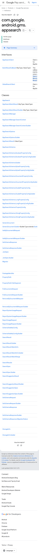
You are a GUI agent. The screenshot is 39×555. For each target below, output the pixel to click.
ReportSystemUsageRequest (12, 310)
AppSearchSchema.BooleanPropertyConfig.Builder (19, 157)
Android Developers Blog (10, 478)
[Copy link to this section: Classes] (11, 95)
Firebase (4, 526)
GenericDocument (8, 223)
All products (5, 536)
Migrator (5, 261)
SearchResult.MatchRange (11, 357)
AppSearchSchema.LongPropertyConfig (15, 200)
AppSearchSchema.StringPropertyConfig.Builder (18, 217)
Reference (7, 10)
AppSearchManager (9, 114)
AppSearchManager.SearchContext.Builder (16, 125)
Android (4, 519)
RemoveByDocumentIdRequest (12, 298)
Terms (4, 545)
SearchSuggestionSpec (10, 388)
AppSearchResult (8, 141)
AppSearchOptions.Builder (11, 137)
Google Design (6, 493)
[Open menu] (3, 2)
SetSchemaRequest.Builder (11, 403)
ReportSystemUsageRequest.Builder (14, 316)
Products (10, 8)
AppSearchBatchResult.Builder (12, 110)
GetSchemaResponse (9, 242)
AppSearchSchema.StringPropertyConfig (16, 213)
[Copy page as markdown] (30, 30)
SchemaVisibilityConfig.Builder (12, 333)
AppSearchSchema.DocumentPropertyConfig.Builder (19, 182)
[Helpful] (14, 14)
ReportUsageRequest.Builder (12, 324)
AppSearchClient (8, 60)
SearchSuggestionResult (10, 376)
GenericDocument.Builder (10, 227)
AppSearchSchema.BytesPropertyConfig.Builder (18, 170)
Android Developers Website (11, 490)
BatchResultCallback (9, 68)
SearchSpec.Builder (8, 372)
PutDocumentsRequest (10, 289)
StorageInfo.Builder (8, 435)
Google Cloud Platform (9, 530)
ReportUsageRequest (9, 320)
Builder (36, 227)
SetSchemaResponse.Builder (12, 415)
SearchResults (7, 362)
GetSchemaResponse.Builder (12, 248)
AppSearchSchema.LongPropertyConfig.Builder (18, 203)
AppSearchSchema (8, 147)
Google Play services (22, 8)
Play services (20, 2)
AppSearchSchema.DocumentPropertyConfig (17, 176)
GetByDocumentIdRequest (11, 230)
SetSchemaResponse (9, 407)
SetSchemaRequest (9, 397)
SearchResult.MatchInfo (10, 347)
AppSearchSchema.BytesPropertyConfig (15, 166)
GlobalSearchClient (8, 84)
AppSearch (6, 100)
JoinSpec (5, 252)
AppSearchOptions (8, 131)
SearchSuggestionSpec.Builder (12, 394)
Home (3, 8)
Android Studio (6, 503)
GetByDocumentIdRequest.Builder (13, 238)
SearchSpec (6, 366)
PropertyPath (6, 277)
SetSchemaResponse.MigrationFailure (15, 419)
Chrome (4, 523)
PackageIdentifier (8, 273)
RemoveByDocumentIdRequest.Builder (15, 306)
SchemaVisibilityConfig (10, 328)
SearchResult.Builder (9, 343)
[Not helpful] (17, 14)
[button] (19, 48)
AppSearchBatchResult (10, 104)
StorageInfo (6, 429)
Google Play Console (8, 506)
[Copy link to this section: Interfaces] (14, 55)
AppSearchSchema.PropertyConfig (14, 207)
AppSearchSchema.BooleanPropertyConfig (16, 153)
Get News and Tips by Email (11, 481)
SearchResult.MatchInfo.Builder (12, 353)
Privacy (10, 545)
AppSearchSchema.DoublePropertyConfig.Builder (18, 194)
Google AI (5, 533)
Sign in (34, 2)
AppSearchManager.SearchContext (14, 120)
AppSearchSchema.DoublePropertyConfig (16, 188)
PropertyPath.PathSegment (11, 283)
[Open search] (29, 2)
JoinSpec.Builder (8, 258)
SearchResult (6, 337)
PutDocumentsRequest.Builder (12, 295)
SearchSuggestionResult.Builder (13, 384)
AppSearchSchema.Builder (11, 163)
